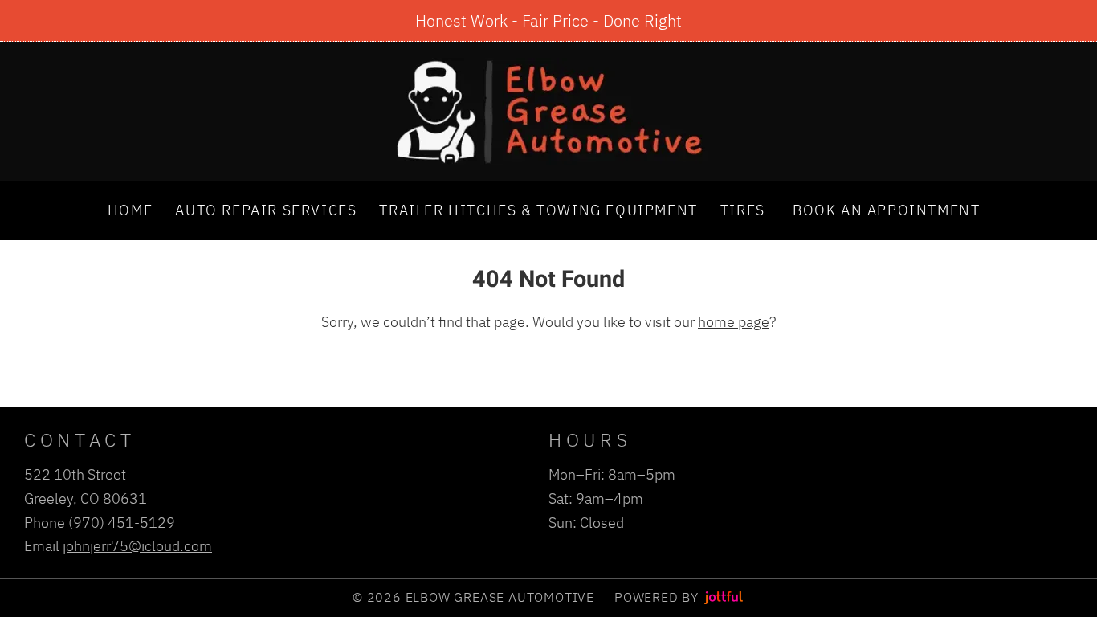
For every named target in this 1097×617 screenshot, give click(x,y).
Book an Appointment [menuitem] (886, 209)
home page (733, 321)
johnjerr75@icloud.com (137, 545)
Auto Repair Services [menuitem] (266, 209)
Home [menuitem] (130, 209)
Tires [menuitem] (742, 209)
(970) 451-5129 (121, 522)
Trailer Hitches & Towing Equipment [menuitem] (538, 209)
